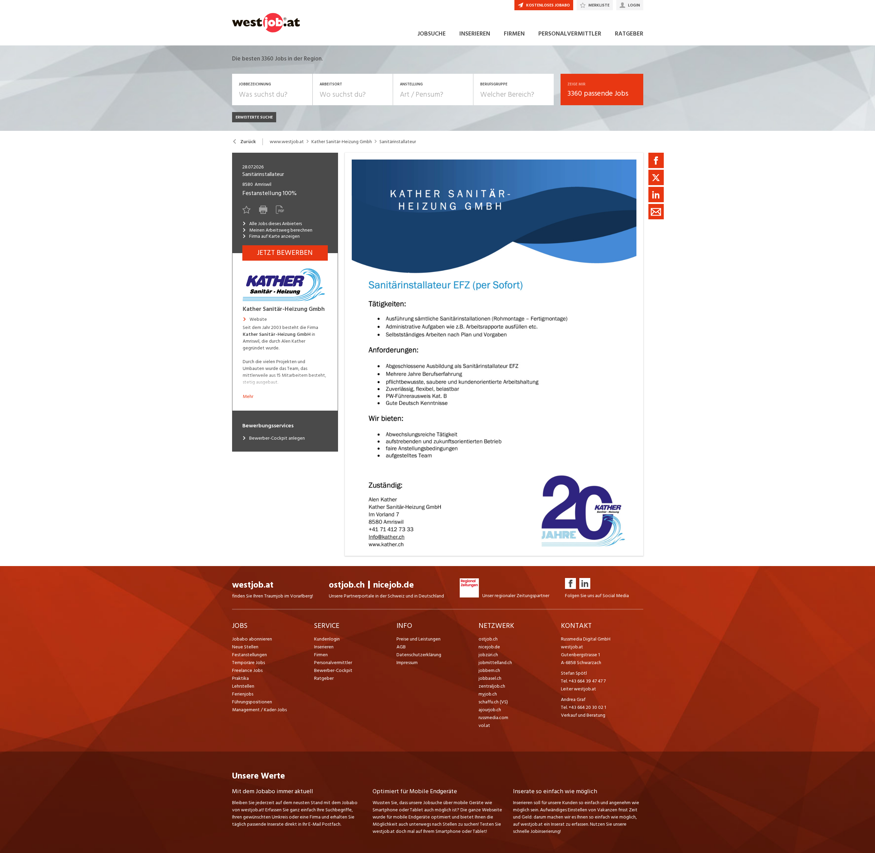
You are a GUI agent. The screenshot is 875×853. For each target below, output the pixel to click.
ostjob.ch (347, 585)
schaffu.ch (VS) (493, 702)
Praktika (240, 678)
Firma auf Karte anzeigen (274, 236)
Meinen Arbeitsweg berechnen (280, 230)
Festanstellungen (249, 655)
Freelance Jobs (247, 670)
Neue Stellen (245, 647)
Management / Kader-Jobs (259, 710)
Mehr (248, 396)
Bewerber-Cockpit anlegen (277, 438)
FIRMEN (514, 34)
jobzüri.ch (488, 655)
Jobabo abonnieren (252, 639)
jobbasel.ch (490, 678)
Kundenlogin (327, 639)
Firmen (321, 655)
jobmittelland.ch (495, 662)
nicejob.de (393, 585)
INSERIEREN (474, 34)
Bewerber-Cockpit (333, 670)
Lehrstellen (243, 686)
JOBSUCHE (431, 34)
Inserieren (324, 647)
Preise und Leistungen (418, 639)
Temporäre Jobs (248, 662)
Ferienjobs (242, 694)
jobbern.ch (489, 670)
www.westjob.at (287, 142)
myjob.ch (488, 694)
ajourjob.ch (490, 710)
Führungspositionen (252, 702)
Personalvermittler (333, 662)
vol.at (484, 725)
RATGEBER (629, 34)
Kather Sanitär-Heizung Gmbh (341, 142)
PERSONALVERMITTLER (569, 34)
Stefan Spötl (574, 673)
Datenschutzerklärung (418, 655)
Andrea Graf (573, 699)
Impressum (407, 662)
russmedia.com (493, 717)
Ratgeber (324, 678)
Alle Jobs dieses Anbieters (275, 224)
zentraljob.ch (492, 686)
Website (258, 319)
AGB (401, 647)
